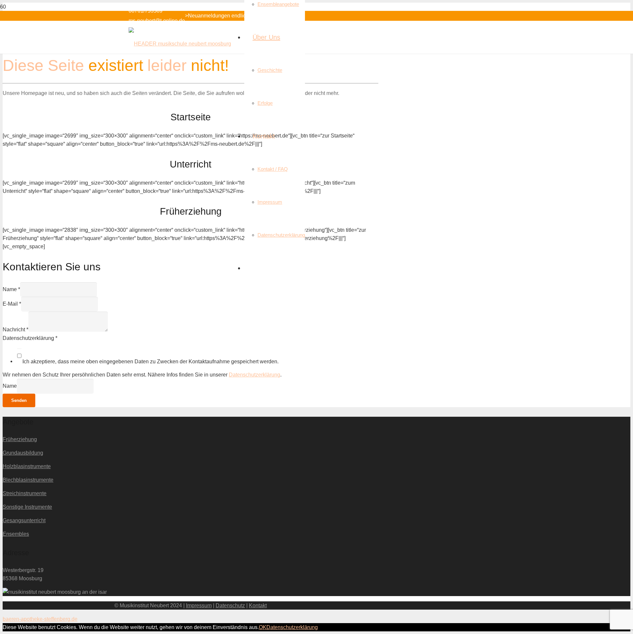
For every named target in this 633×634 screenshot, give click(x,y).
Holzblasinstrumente (27, 466)
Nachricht (15, 330)
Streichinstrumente (24, 493)
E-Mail (12, 304)
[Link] (180, 43)
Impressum (199, 605)
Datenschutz (230, 605)
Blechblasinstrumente (28, 480)
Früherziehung (20, 439)
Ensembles (16, 534)
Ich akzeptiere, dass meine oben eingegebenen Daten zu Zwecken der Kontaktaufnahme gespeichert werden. (150, 361)
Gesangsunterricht (24, 520)
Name (11, 289)
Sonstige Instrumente (27, 507)
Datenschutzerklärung (30, 338)
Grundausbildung (23, 453)
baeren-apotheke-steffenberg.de (40, 619)
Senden (19, 400)
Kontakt (258, 605)
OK (262, 627)
